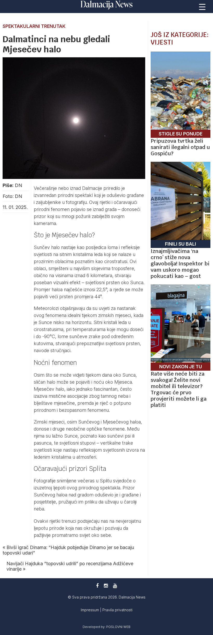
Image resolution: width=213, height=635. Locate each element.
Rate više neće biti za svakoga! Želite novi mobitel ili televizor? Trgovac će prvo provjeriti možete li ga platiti (179, 389)
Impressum (90, 610)
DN (18, 185)
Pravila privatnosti (117, 610)
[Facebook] (97, 585)
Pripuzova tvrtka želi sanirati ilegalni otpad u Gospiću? (180, 147)
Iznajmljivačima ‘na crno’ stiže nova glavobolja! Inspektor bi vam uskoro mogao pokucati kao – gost (180, 263)
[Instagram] (105, 585)
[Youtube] (114, 585)
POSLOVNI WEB (118, 627)
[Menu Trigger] (202, 6)
